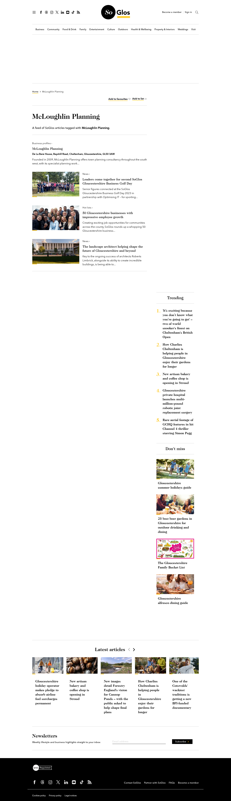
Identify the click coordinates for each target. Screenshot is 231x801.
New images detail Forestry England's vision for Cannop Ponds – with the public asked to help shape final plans (116, 696)
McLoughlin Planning (47, 148)
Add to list (138, 98)
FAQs (172, 782)
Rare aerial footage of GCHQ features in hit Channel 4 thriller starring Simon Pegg (178, 426)
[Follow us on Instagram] (52, 12)
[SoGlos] (115, 12)
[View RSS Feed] (78, 12)
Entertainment (96, 29)
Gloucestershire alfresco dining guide (173, 601)
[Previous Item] (129, 649)
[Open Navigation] (34, 12)
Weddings (183, 29)
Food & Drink (69, 29)
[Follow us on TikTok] (73, 12)
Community (53, 29)
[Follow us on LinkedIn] (62, 12)
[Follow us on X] (57, 12)
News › (86, 173)
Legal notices (71, 795)
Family (83, 29)
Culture (111, 29)
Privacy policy (55, 795)
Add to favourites (118, 98)
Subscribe (180, 741)
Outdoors (123, 29)
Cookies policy (39, 795)
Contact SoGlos (132, 782)
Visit (193, 29)
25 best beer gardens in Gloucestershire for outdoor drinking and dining (175, 525)
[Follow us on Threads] (46, 12)
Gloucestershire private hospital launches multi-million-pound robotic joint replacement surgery (177, 401)
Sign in (188, 12)
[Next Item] (133, 649)
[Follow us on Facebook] (41, 12)
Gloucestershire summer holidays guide (174, 485)
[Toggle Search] (197, 12)
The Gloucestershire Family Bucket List (172, 565)
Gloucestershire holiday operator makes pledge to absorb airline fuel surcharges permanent (47, 692)
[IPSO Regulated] (43, 767)
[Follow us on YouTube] (68, 12)
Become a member (172, 12)
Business (40, 29)
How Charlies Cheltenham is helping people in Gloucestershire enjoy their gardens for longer (176, 355)
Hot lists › (87, 207)
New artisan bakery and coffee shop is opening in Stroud (176, 378)
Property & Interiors (164, 29)
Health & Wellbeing (141, 29)
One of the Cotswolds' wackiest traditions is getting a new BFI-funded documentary (181, 694)
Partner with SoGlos (155, 782)
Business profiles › (42, 143)
